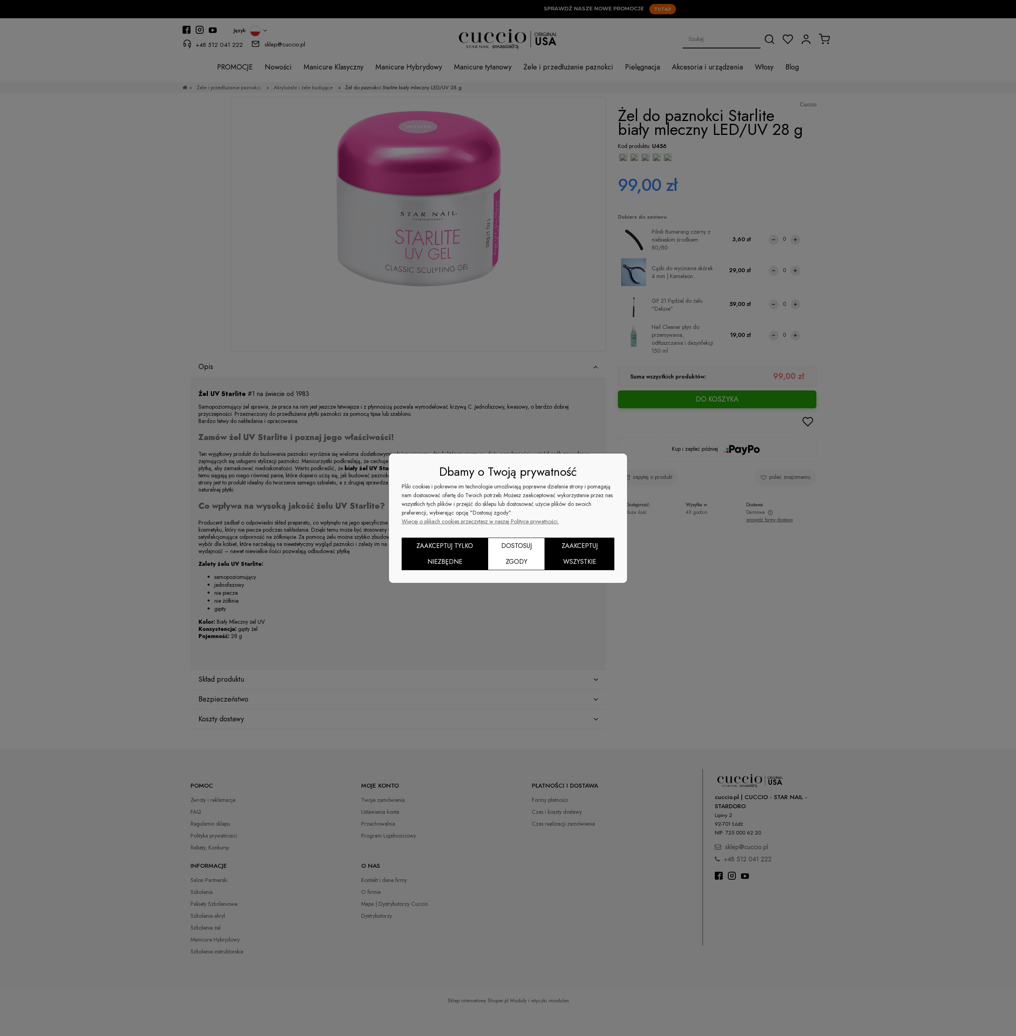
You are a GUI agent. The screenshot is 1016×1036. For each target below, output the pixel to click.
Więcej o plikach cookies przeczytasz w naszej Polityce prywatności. (480, 521)
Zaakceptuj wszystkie (580, 553)
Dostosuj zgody (516, 553)
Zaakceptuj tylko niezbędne (444, 553)
